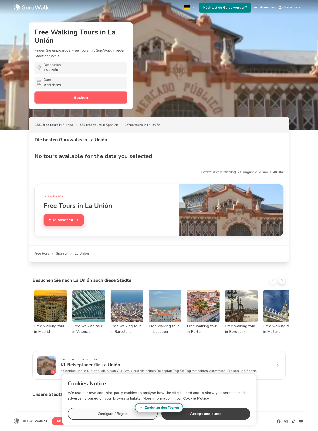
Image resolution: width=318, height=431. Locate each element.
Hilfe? (60, 421)
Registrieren (293, 7)
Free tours (42, 253)
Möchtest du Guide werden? (225, 7)
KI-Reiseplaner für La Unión (90, 365)
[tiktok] (293, 421)
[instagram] (286, 421)
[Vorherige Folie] (273, 280)
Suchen (81, 97)
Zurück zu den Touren (162, 407)
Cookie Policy (196, 398)
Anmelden (267, 7)
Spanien (62, 253)
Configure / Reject (113, 413)
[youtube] (301, 421)
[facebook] (278, 421)
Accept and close (206, 413)
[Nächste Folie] (282, 280)
